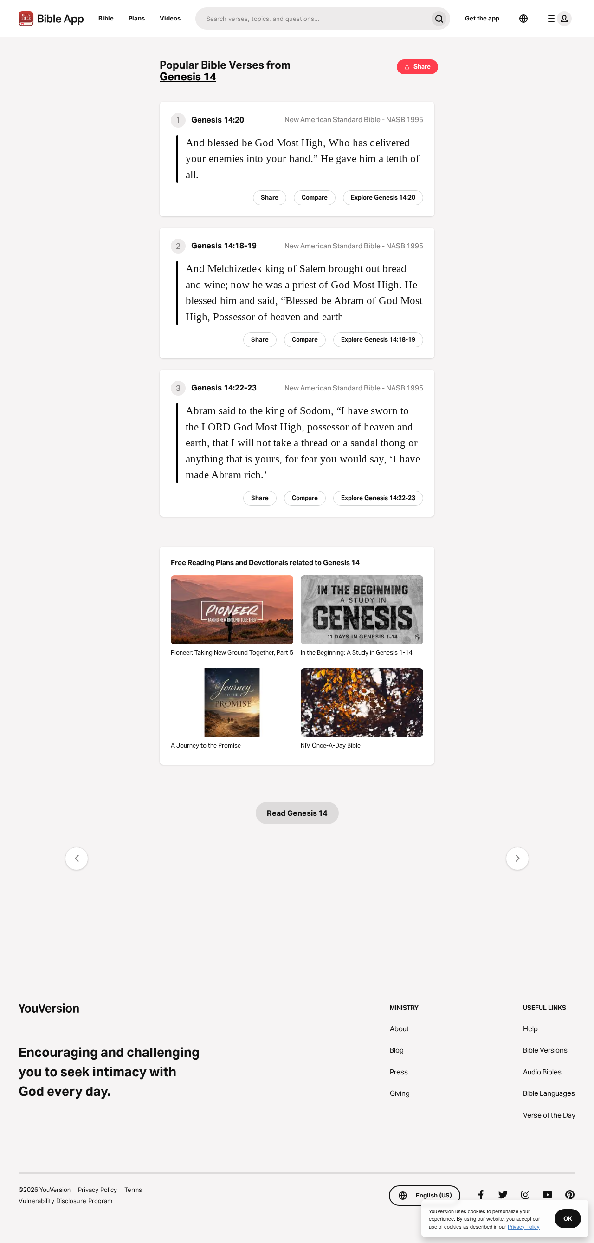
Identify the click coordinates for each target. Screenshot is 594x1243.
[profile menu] (557, 18)
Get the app (482, 18)
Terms (133, 1189)
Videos (170, 18)
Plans (137, 18)
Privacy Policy (97, 1189)
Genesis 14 (188, 77)
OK (567, 1218)
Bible (106, 18)
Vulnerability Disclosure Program (65, 1200)
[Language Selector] (523, 18)
